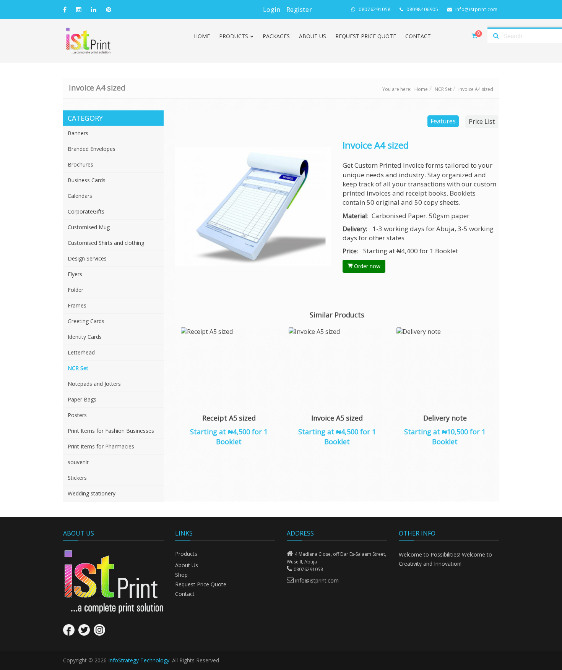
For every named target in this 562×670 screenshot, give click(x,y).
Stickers (77, 477)
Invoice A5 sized (337, 417)
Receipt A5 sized (229, 417)
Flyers (75, 274)
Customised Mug (89, 227)
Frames (77, 305)
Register (299, 9)
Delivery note (445, 417)
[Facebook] (69, 630)
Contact (418, 36)
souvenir (78, 462)
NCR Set (443, 89)
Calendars (80, 195)
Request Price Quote (365, 36)
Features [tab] (443, 121)
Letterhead (81, 352)
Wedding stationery (91, 493)
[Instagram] (99, 630)
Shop (181, 574)
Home (202, 36)
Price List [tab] (482, 121)
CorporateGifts (86, 211)
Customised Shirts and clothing (106, 242)
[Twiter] (84, 630)
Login (272, 9)
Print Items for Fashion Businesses (111, 430)
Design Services (87, 258)
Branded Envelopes (91, 148)
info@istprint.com (317, 580)
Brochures (80, 164)
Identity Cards (85, 336)
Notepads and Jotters (94, 383)
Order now (366, 266)
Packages (276, 36)
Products (186, 553)
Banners (78, 133)
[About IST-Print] (113, 581)
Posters (77, 415)
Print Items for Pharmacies (101, 446)
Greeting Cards (86, 321)
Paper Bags (82, 399)
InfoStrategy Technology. (139, 660)
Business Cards (87, 180)
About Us (312, 36)
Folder (75, 289)
